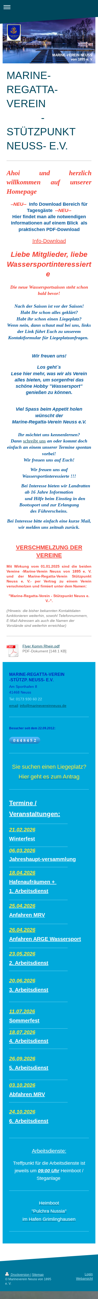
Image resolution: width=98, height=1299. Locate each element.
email (13, 705)
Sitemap (38, 1275)
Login (89, 1274)
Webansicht (84, 1278)
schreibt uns (34, 441)
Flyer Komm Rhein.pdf (41, 646)
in (21, 705)
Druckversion (20, 1275)
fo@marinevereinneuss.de (44, 705)
